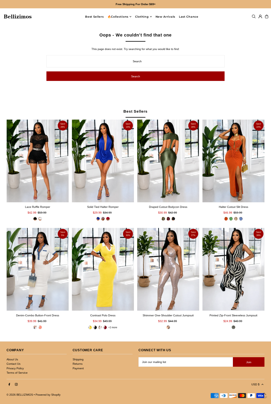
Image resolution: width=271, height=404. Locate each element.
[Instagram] (16, 384)
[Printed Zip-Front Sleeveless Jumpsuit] (233, 269)
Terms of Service (17, 372)
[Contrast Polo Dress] (103, 269)
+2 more (112, 327)
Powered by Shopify (48, 394)
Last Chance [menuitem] (188, 16)
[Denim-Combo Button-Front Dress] (38, 269)
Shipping (78, 359)
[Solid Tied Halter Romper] (103, 161)
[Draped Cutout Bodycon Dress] (168, 161)
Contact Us (13, 363)
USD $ (255, 384)
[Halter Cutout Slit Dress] (233, 161)
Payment (78, 368)
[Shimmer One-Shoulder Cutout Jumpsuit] (168, 269)
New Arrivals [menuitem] (165, 16)
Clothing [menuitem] (142, 16)
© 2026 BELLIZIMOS (20, 394)
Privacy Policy (15, 368)
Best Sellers (135, 111)
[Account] (260, 16)
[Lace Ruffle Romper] (38, 161)
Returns (78, 363)
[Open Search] (254, 16)
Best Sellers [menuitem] (94, 16)
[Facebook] (9, 384)
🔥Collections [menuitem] (118, 16)
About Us (12, 359)
